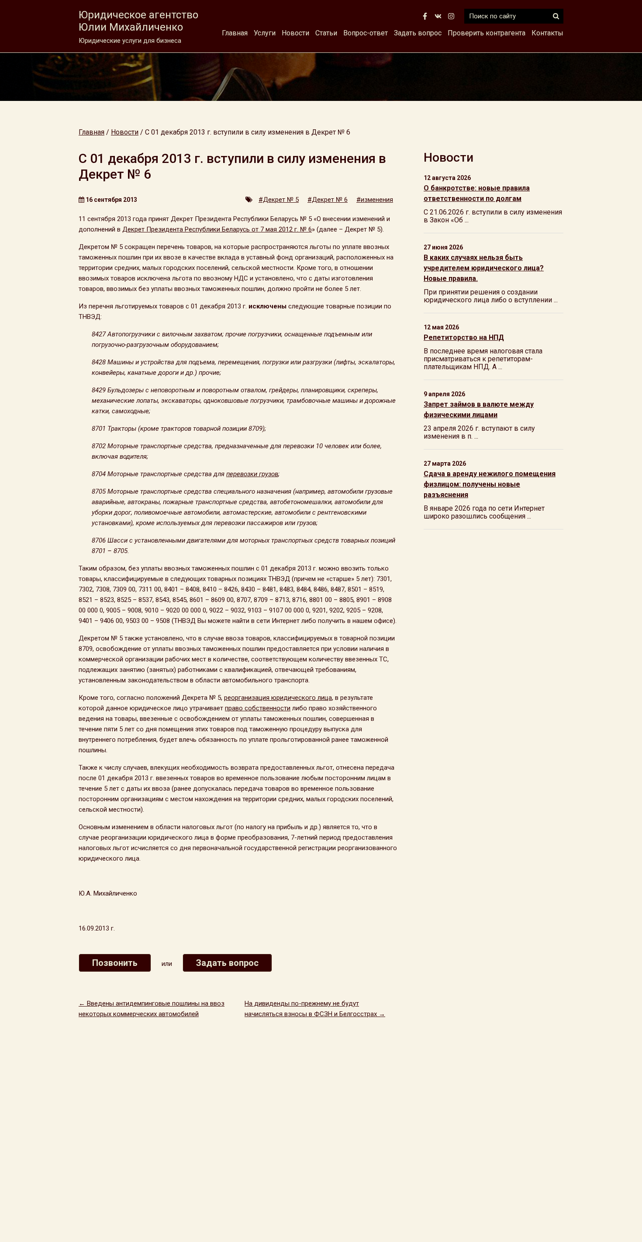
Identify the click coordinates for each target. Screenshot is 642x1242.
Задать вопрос (418, 33)
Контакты (547, 33)
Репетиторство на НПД (464, 337)
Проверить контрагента (486, 33)
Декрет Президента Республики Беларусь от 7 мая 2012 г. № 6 (217, 229)
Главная (235, 33)
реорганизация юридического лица (278, 698)
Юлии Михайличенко (138, 21)
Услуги (265, 33)
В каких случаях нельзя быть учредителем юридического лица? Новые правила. (484, 268)
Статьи (326, 33)
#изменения (374, 200)
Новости (295, 33)
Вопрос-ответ (365, 33)
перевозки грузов (252, 474)
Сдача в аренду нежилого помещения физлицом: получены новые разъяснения (490, 484)
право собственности (257, 708)
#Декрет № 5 (279, 200)
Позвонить (115, 963)
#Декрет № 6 (327, 200)
